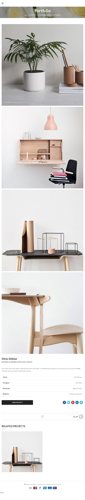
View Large (40, 433)
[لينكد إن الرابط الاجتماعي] (77, 402)
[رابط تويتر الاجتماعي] (68, 402)
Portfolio (32, 15)
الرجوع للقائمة (42, 416)
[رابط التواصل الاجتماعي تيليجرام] (81, 402)
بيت (26, 15)
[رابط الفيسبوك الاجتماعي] (64, 402)
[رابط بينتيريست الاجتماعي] (72, 402)
